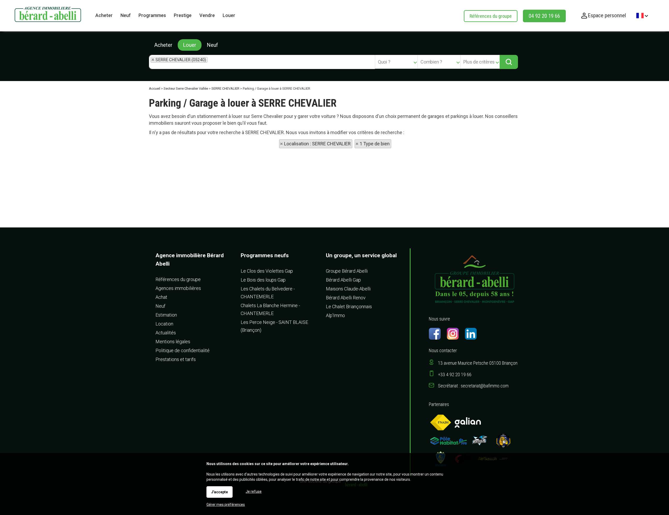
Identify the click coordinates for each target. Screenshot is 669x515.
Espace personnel (607, 15)
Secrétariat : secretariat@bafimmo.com (473, 385)
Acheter (163, 45)
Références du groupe (491, 16)
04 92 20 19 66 (544, 16)
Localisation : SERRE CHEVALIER (317, 143)
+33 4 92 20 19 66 (454, 374)
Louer (189, 45)
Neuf (212, 45)
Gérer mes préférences (225, 504)
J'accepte (219, 492)
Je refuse (254, 491)
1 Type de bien (375, 143)
